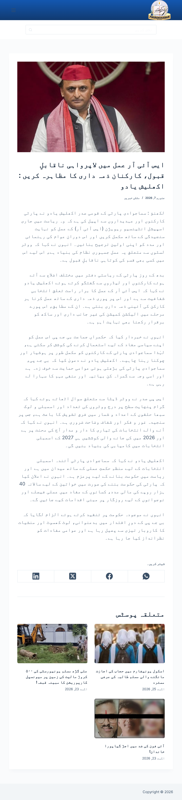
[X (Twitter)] (72, 576)
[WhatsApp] (146, 576)
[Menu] (13, 10)
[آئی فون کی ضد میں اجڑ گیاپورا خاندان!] (130, 718)
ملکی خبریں (132, 198)
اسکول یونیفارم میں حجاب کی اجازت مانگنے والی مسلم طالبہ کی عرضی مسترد (130, 676)
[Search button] (30, 29)
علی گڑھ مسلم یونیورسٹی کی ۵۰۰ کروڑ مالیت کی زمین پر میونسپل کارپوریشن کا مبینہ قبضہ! (56, 676)
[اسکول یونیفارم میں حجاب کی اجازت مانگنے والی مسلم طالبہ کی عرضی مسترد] (130, 643)
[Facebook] (109, 576)
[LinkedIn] (35, 576)
